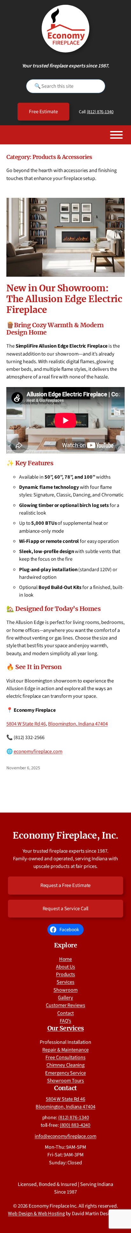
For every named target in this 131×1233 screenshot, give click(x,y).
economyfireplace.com (38, 751)
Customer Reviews (65, 1005)
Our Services (65, 1028)
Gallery (65, 997)
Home (65, 959)
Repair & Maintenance (65, 1049)
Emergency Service (65, 1073)
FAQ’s (66, 1020)
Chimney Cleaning (65, 1065)
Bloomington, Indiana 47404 (77, 723)
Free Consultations (65, 1057)
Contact (65, 1013)
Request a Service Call (66, 908)
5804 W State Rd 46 (26, 723)
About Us (65, 966)
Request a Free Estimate (65, 885)
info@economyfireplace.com (65, 1136)
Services (65, 982)
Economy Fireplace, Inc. (65, 835)
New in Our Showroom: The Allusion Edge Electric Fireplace (64, 299)
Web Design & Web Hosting (36, 1213)
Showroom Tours (65, 1080)
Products (65, 974)
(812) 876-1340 (100, 111)
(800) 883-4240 (75, 1125)
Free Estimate (43, 111)
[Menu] (116, 135)
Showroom (65, 990)
